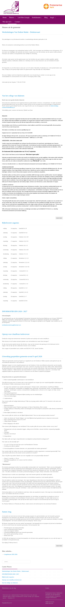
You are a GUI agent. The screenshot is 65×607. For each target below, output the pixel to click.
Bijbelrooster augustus (10, 223)
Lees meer (59, 218)
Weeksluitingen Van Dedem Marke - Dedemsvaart (21, 32)
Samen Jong (6, 512)
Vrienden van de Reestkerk (52, 594)
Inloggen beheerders (51, 597)
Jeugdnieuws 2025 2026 (10, 554)
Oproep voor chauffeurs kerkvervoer (15, 334)
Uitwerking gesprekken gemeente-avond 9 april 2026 (22, 356)
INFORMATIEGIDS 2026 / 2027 (14, 311)
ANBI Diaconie (49, 603)
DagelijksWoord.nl (7, 603)
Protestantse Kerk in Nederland (53, 593)
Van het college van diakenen (13, 96)
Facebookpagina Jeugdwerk (53, 596)
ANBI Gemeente (49, 601)
